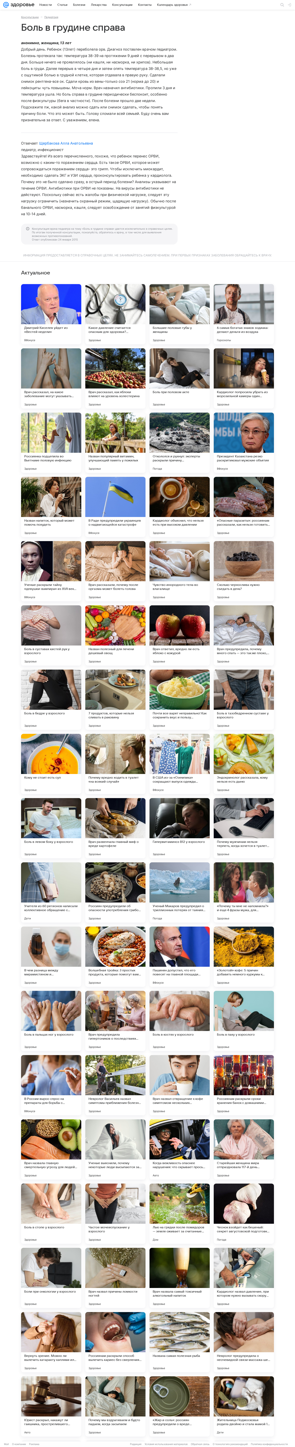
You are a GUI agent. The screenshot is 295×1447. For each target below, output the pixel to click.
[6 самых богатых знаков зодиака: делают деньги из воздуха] (244, 314)
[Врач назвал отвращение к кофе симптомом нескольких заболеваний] (180, 1085)
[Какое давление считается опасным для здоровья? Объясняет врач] (115, 314)
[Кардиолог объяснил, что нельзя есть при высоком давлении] (180, 507)
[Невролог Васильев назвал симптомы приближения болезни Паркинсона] (115, 1085)
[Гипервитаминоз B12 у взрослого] (180, 828)
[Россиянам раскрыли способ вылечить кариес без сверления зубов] (115, 1342)
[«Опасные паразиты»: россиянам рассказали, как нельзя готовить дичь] (244, 507)
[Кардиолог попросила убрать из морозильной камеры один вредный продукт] (244, 378)
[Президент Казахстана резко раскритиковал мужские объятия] (244, 443)
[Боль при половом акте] (180, 378)
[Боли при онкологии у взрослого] (51, 1278)
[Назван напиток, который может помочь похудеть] (51, 507)
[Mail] (6, 5)
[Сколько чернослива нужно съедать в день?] (244, 571)
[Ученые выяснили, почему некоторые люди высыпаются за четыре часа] (115, 1149)
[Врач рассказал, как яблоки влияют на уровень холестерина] (115, 378)
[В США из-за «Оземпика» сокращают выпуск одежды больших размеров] (180, 764)
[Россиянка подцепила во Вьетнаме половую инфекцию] (51, 443)
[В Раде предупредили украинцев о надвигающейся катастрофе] (115, 507)
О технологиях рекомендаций (230, 1444)
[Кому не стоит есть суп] (51, 764)
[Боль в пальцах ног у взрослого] (51, 1021)
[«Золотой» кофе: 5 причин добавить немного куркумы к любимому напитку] (244, 957)
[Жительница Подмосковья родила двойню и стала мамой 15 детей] (244, 1406)
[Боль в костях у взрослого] (180, 1021)
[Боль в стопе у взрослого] (51, 1214)
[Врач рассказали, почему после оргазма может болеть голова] (115, 571)
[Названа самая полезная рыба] (180, 1342)
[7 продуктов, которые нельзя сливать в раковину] (115, 700)
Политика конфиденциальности (269, 1444)
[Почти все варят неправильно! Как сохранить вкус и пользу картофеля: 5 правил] (180, 700)
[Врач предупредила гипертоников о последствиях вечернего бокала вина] (115, 1021)
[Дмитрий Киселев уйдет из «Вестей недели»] (51, 314)
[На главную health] (22, 5)
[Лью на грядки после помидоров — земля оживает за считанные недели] (180, 1214)
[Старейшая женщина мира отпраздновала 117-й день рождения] (244, 1149)
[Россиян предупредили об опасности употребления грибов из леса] (115, 892)
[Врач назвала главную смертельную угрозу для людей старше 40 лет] (51, 1149)
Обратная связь (200, 1444)
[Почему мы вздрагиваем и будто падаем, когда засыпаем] (115, 1406)
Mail (6, 1444)
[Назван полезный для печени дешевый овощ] (115, 635)
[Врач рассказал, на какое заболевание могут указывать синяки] (51, 378)
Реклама (34, 1444)
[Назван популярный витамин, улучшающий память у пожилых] (115, 443)
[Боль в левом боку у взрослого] (51, 828)
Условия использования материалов (166, 1444)
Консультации (30, 17)
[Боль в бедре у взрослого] (51, 700)
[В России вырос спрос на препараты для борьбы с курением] (51, 1085)
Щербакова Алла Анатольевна (66, 143)
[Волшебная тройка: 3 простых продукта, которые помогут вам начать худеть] (115, 957)
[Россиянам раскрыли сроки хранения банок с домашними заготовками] (244, 1085)
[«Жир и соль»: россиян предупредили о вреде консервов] (180, 1406)
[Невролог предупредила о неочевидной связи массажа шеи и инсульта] (244, 1342)
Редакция (135, 1444)
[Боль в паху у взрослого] (244, 1021)
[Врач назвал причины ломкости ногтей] (115, 1278)
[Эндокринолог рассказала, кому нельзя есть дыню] (244, 764)
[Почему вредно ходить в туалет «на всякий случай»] (115, 764)
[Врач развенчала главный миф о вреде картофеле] (115, 828)
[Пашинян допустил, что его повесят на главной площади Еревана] (180, 957)
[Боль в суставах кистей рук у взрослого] (51, 635)
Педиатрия (51, 17)
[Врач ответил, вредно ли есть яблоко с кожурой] (180, 635)
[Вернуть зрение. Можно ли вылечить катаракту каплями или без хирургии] (51, 1342)
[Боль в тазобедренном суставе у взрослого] (244, 700)
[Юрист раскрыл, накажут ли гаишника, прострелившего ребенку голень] (51, 1406)
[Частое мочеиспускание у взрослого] (115, 1214)
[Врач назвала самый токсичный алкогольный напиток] (180, 1278)
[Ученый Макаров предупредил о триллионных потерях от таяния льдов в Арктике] (180, 892)
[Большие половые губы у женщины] (180, 314)
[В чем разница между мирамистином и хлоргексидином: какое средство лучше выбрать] (51, 957)
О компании (19, 1444)
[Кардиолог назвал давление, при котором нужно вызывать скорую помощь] (244, 1278)
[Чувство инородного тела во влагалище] (180, 571)
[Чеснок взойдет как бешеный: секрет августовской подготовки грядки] (244, 1214)
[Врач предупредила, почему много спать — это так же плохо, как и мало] (244, 635)
